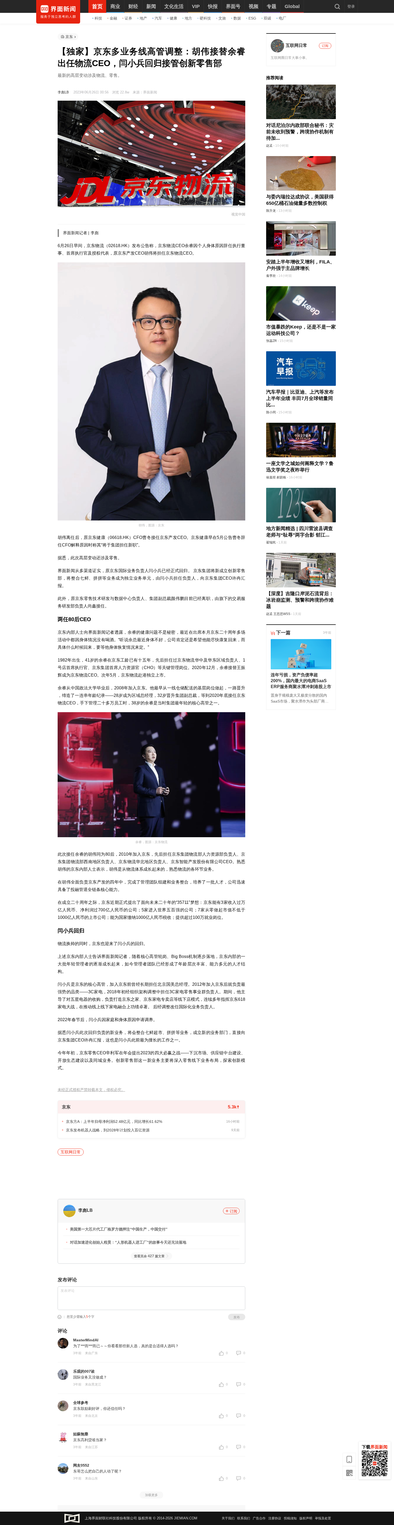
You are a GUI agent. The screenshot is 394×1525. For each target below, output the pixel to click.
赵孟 (269, 146)
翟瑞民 (271, 542)
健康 (173, 18)
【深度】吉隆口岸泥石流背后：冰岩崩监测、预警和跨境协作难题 (300, 600)
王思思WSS (281, 614)
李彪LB (63, 92)
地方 (188, 18)
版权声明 (305, 1518)
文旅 (222, 18)
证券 (128, 18)
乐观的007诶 (84, 1371)
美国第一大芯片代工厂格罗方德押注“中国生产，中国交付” (119, 1229)
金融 (113, 18)
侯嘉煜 (271, 477)
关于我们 (228, 1518)
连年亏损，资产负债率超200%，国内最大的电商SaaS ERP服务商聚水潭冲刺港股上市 (301, 681)
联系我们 (243, 1518)
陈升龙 (271, 211)
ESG (252, 18)
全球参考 (80, 1403)
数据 (237, 18)
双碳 (267, 18)
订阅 (233, 1211)
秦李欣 (271, 276)
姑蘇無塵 (80, 1434)
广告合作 (259, 1518)
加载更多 (151, 1495)
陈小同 (271, 412)
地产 (143, 18)
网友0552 (81, 1465)
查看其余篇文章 (149, 1256)
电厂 (282, 18)
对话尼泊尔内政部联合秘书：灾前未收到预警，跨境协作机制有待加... (300, 132)
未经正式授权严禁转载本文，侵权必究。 (91, 1090)
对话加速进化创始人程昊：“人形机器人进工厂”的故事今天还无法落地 (128, 1242)
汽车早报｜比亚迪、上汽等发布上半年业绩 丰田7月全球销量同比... (300, 398)
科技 (98, 18)
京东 (69, 37)
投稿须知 (290, 1518)
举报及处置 (323, 1518)
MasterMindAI (85, 1340)
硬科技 (205, 18)
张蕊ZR (271, 341)
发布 (236, 1317)
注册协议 (274, 1518)
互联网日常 (71, 1152)
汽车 (158, 18)
